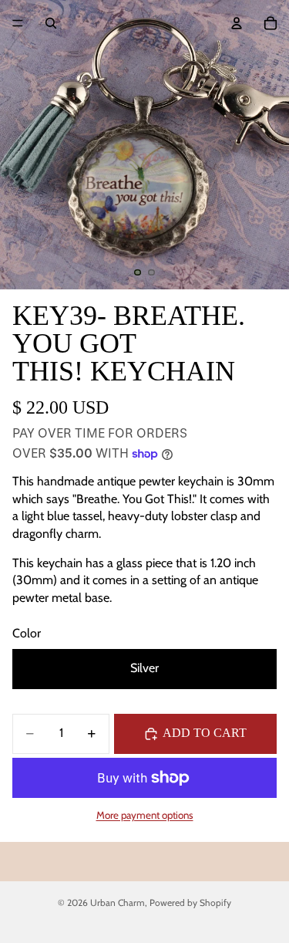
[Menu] (17, 23)
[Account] (237, 23)
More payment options (144, 815)
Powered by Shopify (190, 902)
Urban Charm (117, 902)
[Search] (51, 23)
